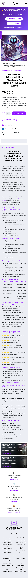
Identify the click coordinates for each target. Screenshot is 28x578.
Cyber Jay (5, 63)
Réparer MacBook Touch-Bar (7, 572)
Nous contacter (7, 563)
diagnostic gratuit (14, 512)
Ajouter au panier (18, 113)
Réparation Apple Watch (20, 551)
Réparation (12, 63)
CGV (21, 561)
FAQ (21, 563)
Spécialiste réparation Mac (7, 568)
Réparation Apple (7, 538)
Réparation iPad (21, 540)
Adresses (14, 501)
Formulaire (14, 490)
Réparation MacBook (7, 542)
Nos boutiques (20, 565)
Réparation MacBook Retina (7, 553)
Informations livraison (7, 565)
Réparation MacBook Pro (7, 549)
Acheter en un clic (9, 120)
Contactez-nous (14, 19)
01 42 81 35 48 (14, 23)
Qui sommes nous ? (7, 558)
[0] (17, 3)
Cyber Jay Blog (7, 561)
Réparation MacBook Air (7, 545)
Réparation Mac (7, 540)
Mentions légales (20, 558)
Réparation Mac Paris (20, 571)
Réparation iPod (21, 544)
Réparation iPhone (21, 542)
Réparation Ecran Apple (20, 568)
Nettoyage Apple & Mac (21, 547)
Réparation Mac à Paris (12, 382)
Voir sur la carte (7, 453)
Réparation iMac (21, 538)
